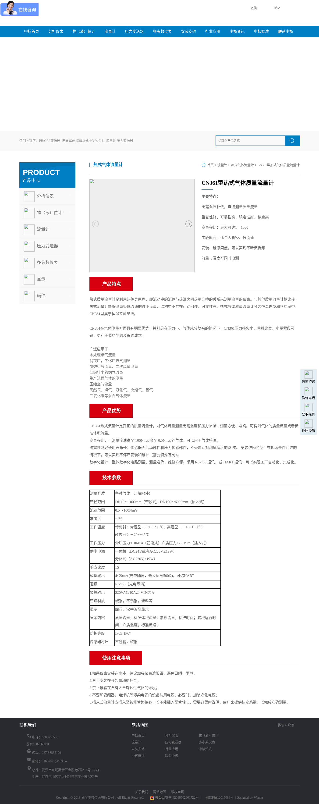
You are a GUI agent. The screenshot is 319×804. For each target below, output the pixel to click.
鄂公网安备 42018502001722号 (176, 797)
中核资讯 (237, 31)
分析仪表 (55, 31)
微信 (253, 8)
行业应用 (212, 31)
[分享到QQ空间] (292, 731)
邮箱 (276, 8)
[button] (188, 224)
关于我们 (141, 792)
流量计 (110, 31)
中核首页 (31, 31)
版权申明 (177, 792)
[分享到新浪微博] (285, 731)
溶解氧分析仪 (85, 140)
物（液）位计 (84, 31)
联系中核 (285, 31)
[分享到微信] (279, 731)
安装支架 (188, 31)
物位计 (100, 140)
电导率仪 (68, 140)
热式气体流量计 (242, 165)
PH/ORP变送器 (49, 140)
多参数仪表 (162, 31)
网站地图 (160, 792)
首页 (210, 165)
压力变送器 (134, 31)
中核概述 (261, 31)
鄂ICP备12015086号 (220, 797)
